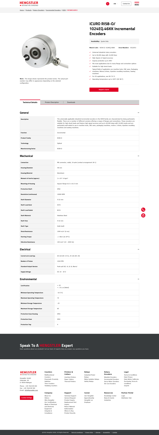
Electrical (25, 249)
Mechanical (26, 156)
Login (123, 396)
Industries (107, 400)
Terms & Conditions (130, 375)
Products (28, 10)
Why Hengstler (49, 400)
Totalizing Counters (51, 385)
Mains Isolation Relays (91, 379)
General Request (70, 398)
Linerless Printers (70, 377)
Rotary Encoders (38, 10)
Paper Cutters (69, 379)
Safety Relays (88, 381)
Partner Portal (127, 393)
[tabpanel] (79, 219)
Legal (126, 372)
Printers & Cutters (68, 373)
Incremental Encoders (53, 10)
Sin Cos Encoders (110, 383)
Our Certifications (50, 402)
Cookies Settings (26, 398)
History (47, 398)
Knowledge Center (110, 396)
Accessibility (106, 432)
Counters (48, 372)
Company (48, 393)
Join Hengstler (89, 396)
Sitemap (98, 432)
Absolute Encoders (110, 377)
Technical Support (70, 396)
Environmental (28, 279)
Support (67, 393)
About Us (48, 396)
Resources (108, 393)
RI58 (64, 10)
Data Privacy (128, 377)
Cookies (114, 432)
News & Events (109, 398)
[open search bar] (107, 3)
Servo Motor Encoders (111, 381)
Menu (137, 4)
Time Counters (49, 383)
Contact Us (126, 4)
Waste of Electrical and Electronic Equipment (51, 406)
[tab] (30, 102)
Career (87, 393)
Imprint (126, 385)
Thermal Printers (70, 381)
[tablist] (79, 102)
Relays (87, 372)
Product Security (69, 413)
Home (22, 10)
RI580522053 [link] (72, 10)
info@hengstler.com (31, 390)
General (24, 112)
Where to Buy (69, 411)
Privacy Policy (89, 432)
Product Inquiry (69, 400)
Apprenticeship (89, 398)
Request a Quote (104, 90)
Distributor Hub (126, 398)
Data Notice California (131, 379)
